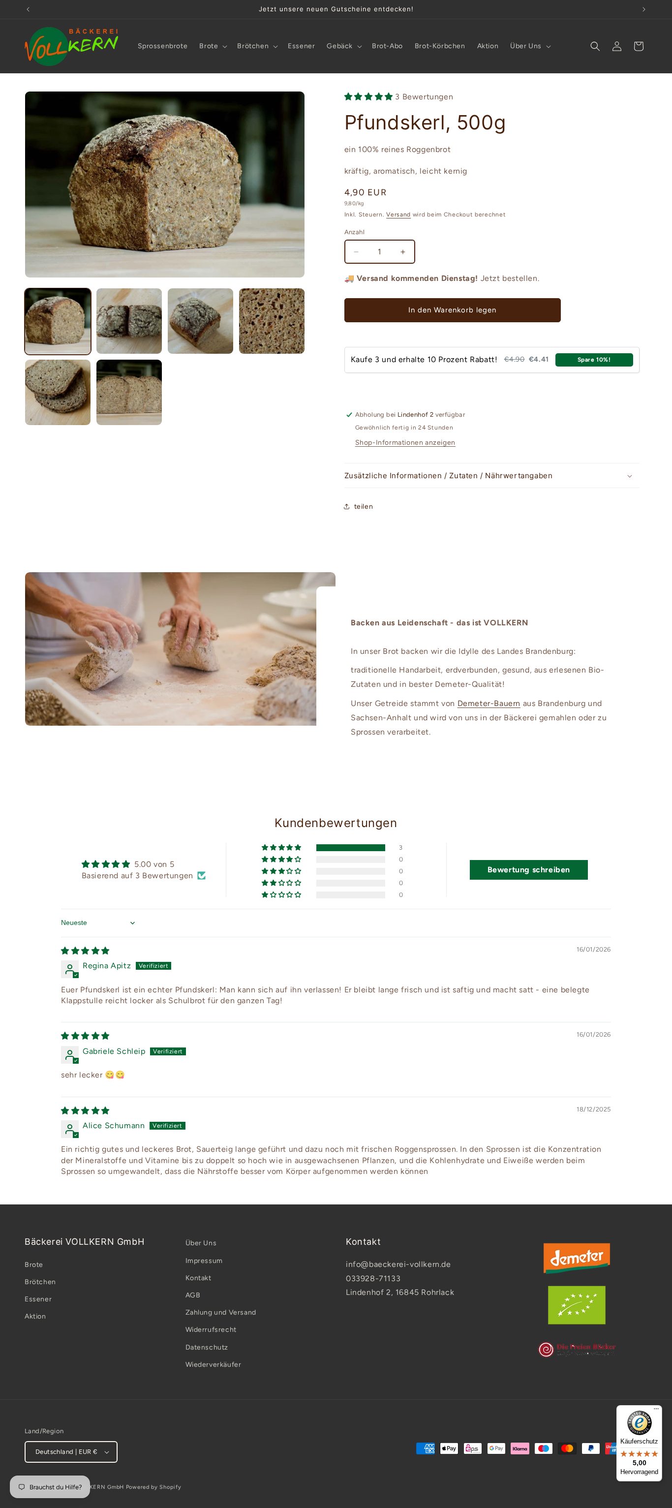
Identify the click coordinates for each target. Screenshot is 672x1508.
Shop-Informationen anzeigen (405, 442)
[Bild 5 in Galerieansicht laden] (58, 392)
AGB (193, 1295)
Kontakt (198, 1278)
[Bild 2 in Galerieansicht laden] (129, 321)
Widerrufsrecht (211, 1329)
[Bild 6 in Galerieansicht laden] (129, 392)
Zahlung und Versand (220, 1312)
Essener (38, 1299)
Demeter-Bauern (489, 703)
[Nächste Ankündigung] (644, 9)
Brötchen (40, 1282)
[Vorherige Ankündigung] (28, 9)
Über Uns (201, 1243)
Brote (34, 1265)
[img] (85, 950)
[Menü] (656, 1411)
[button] (212, 46)
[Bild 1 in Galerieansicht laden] (58, 321)
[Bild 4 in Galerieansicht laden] (272, 321)
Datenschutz (207, 1347)
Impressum (204, 1261)
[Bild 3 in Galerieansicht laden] (200, 321)
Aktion (35, 1316)
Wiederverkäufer (213, 1364)
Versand (398, 214)
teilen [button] (363, 506)
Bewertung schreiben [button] (529, 869)
